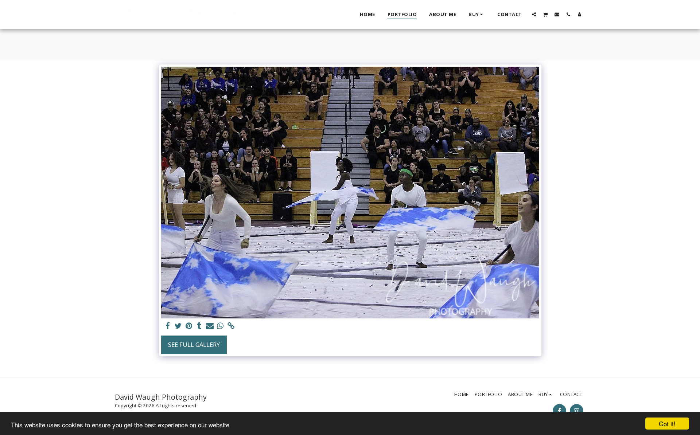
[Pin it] (189, 326)
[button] (534, 14)
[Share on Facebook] (168, 326)
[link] (231, 326)
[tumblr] (199, 326)
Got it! (667, 423)
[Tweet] (178, 326)
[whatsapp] (220, 326)
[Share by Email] (210, 326)
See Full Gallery (194, 344)
